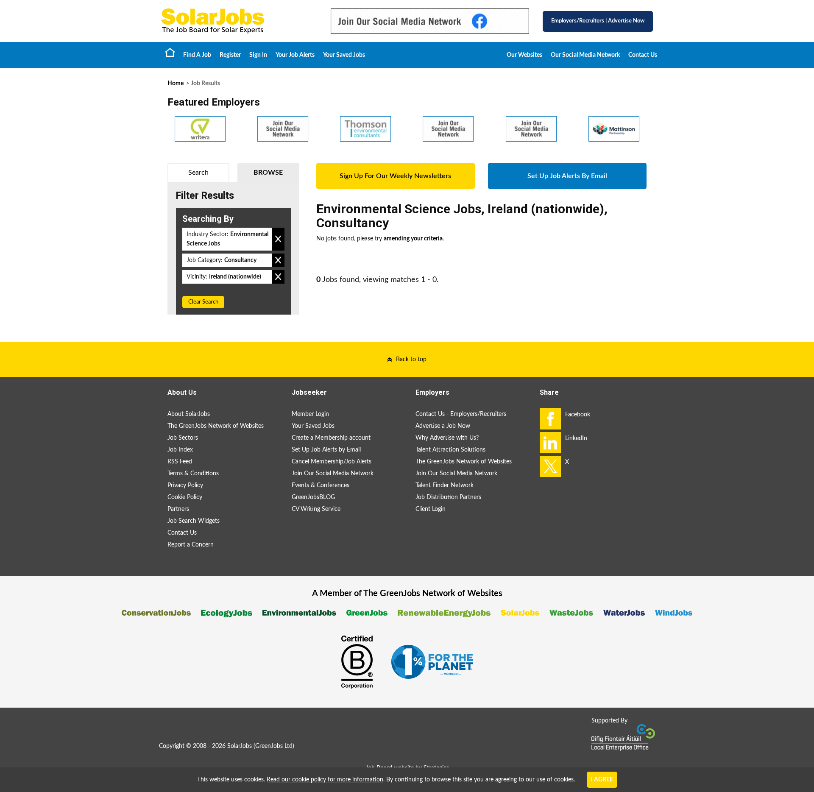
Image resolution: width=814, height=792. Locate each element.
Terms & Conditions (193, 474)
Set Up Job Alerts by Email (326, 450)
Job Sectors (182, 438)
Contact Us (642, 55)
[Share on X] (550, 466)
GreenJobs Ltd (274, 746)
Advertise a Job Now (442, 426)
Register (230, 55)
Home (170, 52)
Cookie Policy (184, 497)
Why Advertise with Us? (447, 438)
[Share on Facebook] (550, 418)
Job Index (180, 450)
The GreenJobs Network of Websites (215, 426)
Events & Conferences (320, 485)
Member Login (310, 414)
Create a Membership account (331, 438)
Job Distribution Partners (448, 497)
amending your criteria (413, 239)
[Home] (237, 20)
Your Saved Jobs (344, 55)
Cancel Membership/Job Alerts (331, 462)
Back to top (411, 360)
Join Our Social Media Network (333, 474)
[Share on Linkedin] (550, 442)
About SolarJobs (188, 414)
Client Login (430, 509)
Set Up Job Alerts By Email (567, 176)
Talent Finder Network (444, 485)
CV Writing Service (316, 509)
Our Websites (524, 55)
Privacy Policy (185, 485)
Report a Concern (190, 545)
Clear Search (203, 302)
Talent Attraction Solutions (450, 450)
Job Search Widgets (193, 521)
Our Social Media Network (585, 55)
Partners (178, 509)
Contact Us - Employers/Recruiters (460, 414)
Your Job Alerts (295, 55)
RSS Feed (179, 462)
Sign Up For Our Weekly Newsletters (395, 176)
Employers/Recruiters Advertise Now (597, 21)
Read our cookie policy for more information (325, 780)
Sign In (258, 55)
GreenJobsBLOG (313, 497)
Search (198, 172)
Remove (278, 239)
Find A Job (197, 55)
